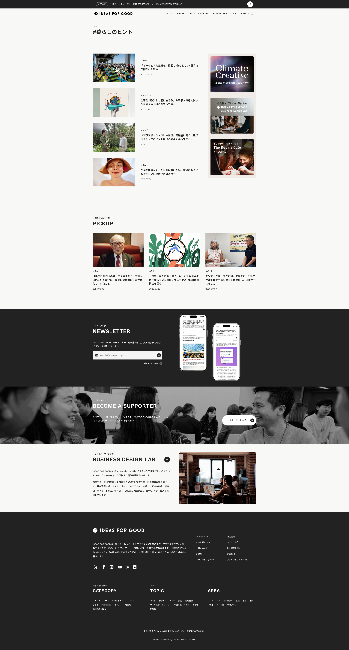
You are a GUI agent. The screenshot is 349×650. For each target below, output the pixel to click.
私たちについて (203, 537)
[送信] (159, 355)
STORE (233, 14)
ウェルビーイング (181, 605)
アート (153, 601)
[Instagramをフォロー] (111, 567)
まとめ (95, 605)
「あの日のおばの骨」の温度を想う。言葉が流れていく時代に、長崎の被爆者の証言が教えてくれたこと (118, 280)
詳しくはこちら (151, 363)
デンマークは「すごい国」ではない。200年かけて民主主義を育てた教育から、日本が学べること (230, 280)
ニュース (96, 601)
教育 (180, 601)
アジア (210, 601)
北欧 (238, 601)
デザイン (162, 601)
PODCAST (181, 14)
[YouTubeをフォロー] (120, 567)
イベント (118, 605)
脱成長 (153, 609)
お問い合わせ (202, 548)
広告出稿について (204, 542)
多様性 (195, 605)
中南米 (210, 605)
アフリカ (220, 605)
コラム (106, 601)
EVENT (192, 14)
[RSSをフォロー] (128, 567)
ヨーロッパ (228, 601)
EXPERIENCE (204, 14)
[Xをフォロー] (96, 567)
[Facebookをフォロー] (103, 567)
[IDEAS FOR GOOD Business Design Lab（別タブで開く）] (232, 133)
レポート (130, 601)
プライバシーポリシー (206, 560)
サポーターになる (238, 420)
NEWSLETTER (220, 14)
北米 (251, 601)
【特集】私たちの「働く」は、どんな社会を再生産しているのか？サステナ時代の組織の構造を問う (174, 280)
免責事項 (231, 554)
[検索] (252, 13)
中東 (244, 601)
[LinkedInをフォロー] (134, 567)
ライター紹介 (233, 542)
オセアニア (232, 605)
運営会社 (231, 537)
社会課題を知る (234, 548)
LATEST (170, 14)
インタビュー (117, 601)
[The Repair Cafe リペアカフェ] (232, 174)
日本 (218, 601)
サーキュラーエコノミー (160, 605)
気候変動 (189, 601)
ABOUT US (244, 14)
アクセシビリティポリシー (238, 560)
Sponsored (106, 605)
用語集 (199, 554)
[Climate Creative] (232, 91)
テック (172, 601)
